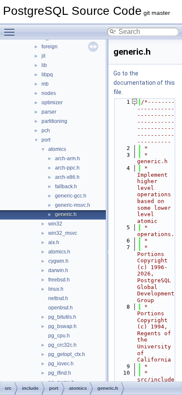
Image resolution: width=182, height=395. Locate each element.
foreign (49, 47)
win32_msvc (62, 233)
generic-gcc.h (70, 196)
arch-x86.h (67, 177)
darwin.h (58, 270)
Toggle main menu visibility (11, 31)
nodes (48, 93)
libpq (47, 75)
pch (45, 131)
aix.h (53, 242)
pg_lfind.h (59, 373)
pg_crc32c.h (62, 345)
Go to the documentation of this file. (144, 82)
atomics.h (59, 252)
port (45, 140)
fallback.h (66, 186)
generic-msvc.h (72, 205)
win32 (55, 224)
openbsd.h (60, 308)
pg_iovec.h (61, 364)
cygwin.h (58, 261)
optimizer (52, 103)
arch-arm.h (67, 158)
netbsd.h (58, 298)
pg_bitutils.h (62, 317)
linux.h (55, 289)
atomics (57, 149)
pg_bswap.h (62, 326)
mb (45, 84)
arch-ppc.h (67, 168)
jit (43, 56)
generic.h (66, 214)
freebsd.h (59, 280)
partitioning (54, 121)
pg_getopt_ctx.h (66, 354)
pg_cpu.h (59, 336)
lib (44, 65)
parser (48, 112)
